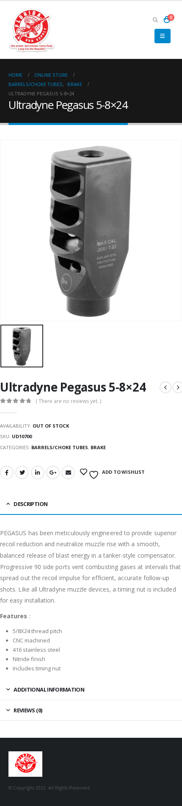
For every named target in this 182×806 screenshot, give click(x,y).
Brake (98, 447)
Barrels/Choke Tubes (59, 447)
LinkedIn (37, 472)
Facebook (7, 472)
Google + (53, 472)
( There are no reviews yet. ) (68, 401)
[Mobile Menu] (162, 36)
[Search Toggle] (155, 19)
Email (68, 472)
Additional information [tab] (49, 689)
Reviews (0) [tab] (28, 710)
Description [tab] (30, 504)
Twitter (22, 472)
